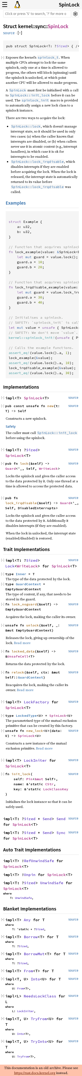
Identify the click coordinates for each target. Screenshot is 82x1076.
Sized (62, 46)
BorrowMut (34, 953)
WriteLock (48, 468)
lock (24, 463)
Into (35, 979)
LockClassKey (55, 789)
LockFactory (36, 702)
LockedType (26, 715)
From (28, 970)
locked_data (23, 651)
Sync (61, 832)
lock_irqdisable (21, 503)
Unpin (30, 874)
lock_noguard (24, 604)
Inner (21, 574)
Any (27, 919)
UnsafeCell (17, 656)
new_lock (34, 731)
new (50, 406)
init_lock (21, 774)
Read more (22, 643)
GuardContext (28, 584)
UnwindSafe (51, 882)
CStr (49, 784)
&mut (40, 779)
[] (20, 33)
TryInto (39, 1041)
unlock (32, 625)
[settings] (75, 13)
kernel (25, 26)
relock (18, 672)
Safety (11, 427)
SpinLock (69, 5)
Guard (10, 468)
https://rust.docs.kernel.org (34, 1073)
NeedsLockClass (40, 996)
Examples (16, 203)
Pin (29, 779)
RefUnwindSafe (39, 860)
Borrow (31, 936)
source (9, 33)
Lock (10, 566)
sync (40, 26)
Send (47, 818)
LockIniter (35, 760)
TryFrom (39, 1018)
